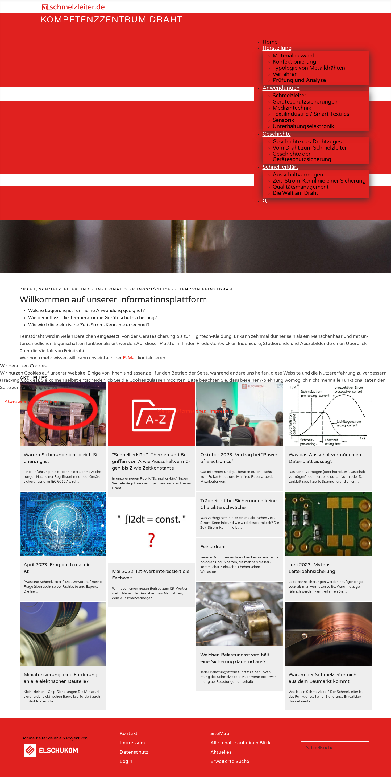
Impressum (222, 411)
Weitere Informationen (181, 411)
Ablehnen (49, 401)
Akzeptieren (17, 401)
